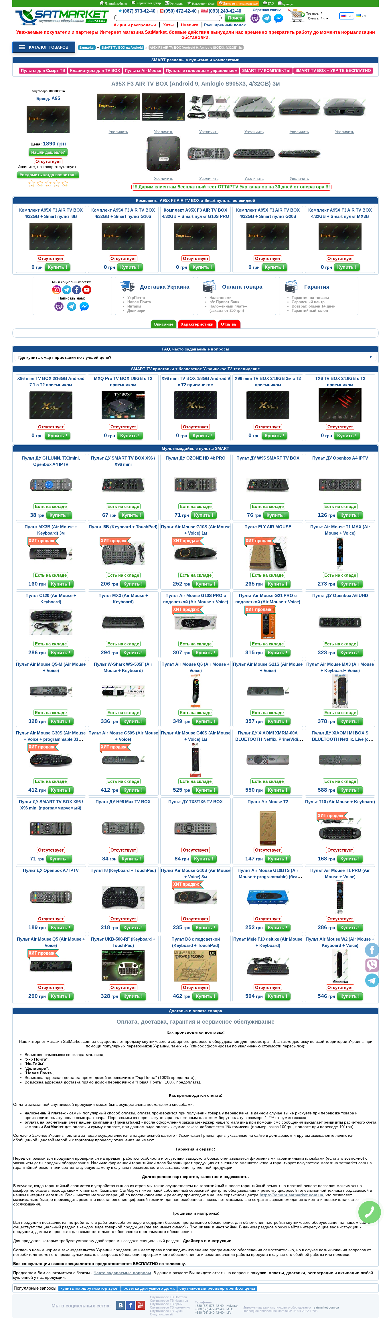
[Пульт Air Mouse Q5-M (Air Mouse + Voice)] (50, 706)
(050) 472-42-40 (180, 11)
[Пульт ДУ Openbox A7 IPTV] (50, 913)
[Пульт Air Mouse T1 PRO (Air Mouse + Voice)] (340, 913)
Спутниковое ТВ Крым (166, 1304)
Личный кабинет (115, 3)
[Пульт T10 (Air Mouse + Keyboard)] (340, 844)
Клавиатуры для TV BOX (95, 70)
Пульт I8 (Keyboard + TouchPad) (123, 870)
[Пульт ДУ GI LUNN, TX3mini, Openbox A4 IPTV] (50, 500)
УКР (364, 16)
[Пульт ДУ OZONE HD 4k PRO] (195, 500)
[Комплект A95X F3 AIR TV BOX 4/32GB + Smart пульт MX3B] (340, 252)
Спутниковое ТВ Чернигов (169, 1300)
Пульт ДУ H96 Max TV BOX (123, 801)
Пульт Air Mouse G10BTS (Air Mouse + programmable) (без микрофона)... (268, 876)
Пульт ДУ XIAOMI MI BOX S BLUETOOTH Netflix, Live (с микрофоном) (340, 739)
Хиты (168, 25)
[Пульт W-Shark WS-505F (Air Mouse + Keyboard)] (123, 706)
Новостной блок (202, 3)
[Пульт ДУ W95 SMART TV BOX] (267, 500)
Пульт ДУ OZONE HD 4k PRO (196, 458)
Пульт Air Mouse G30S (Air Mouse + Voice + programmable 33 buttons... (51, 739)
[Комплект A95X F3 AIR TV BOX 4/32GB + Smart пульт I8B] (50, 252)
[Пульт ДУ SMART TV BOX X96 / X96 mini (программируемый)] (50, 844)
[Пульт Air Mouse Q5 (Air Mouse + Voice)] (50, 981)
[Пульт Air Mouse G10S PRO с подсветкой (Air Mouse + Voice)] (195, 638)
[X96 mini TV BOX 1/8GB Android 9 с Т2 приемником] (195, 421)
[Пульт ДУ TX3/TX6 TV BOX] (195, 844)
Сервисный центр (148, 3)
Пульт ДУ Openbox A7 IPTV (51, 870)
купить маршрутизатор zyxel (89, 1288)
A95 (56, 98)
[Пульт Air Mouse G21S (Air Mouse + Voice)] (267, 706)
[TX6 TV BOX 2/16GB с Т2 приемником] (340, 421)
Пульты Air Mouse (143, 70)
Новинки (189, 25)
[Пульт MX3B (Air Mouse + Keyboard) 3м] (50, 569)
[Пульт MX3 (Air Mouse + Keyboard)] (123, 638)
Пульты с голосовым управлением (201, 70)
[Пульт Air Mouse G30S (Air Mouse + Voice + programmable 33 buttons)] (50, 775)
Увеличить (118, 131)
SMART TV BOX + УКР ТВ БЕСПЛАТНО (333, 70)
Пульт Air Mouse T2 (268, 801)
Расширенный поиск (225, 25)
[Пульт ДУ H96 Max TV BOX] (123, 844)
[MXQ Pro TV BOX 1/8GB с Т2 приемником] (123, 421)
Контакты (176, 3)
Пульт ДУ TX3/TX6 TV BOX (195, 801)
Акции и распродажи (135, 25)
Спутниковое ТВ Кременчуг (170, 1307)
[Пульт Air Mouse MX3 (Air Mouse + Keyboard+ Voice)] (340, 706)
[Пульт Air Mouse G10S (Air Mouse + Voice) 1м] (195, 569)
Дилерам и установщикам (240, 3)
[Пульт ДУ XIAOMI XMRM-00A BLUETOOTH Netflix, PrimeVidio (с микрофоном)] (267, 775)
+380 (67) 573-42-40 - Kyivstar (216, 1305)
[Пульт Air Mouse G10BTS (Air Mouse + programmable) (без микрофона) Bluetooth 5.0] (267, 913)
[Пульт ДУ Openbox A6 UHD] (340, 638)
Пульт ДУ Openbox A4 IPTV (340, 458)
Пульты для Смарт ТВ (43, 70)
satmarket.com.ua (326, 1307)
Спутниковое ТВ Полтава (168, 1297)
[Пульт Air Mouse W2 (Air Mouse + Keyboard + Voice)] (340, 981)
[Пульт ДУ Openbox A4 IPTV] (340, 500)
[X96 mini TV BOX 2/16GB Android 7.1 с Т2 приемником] (50, 421)
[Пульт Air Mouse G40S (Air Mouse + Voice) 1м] (195, 775)
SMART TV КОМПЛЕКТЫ (266, 70)
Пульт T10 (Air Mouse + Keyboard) (340, 801)
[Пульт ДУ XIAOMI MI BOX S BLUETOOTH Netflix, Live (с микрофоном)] (340, 775)
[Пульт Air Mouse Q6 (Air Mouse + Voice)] (195, 706)
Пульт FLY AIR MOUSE (267, 526)
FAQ (271, 3)
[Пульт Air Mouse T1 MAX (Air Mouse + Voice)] (340, 569)
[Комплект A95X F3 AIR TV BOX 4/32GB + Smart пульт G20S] (267, 252)
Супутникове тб (161, 1314)
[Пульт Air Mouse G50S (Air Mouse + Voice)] (123, 775)
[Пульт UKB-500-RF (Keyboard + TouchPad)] (123, 981)
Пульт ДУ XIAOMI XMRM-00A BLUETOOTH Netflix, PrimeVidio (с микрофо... (268, 739)
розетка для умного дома (149, 1288)
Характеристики (197, 324)
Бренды (287, 4)
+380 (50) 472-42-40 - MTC (214, 1309)
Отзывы (229, 324)
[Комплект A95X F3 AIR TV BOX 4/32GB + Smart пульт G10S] (123, 252)
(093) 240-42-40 (225, 11)
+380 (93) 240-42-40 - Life (213, 1312)
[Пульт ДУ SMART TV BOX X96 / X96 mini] (123, 500)
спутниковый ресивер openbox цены (217, 1288)
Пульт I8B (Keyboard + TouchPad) (123, 526)
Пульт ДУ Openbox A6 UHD (340, 595)
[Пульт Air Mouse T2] (267, 844)
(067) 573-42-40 (139, 11)
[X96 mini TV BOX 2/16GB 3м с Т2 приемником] (267, 421)
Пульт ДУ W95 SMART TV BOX (267, 458)
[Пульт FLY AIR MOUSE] (267, 569)
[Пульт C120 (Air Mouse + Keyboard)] (50, 638)
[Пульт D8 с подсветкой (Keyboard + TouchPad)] (195, 981)
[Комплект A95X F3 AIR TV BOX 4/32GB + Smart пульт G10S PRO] (195, 252)
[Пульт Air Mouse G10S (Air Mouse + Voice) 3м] (195, 913)
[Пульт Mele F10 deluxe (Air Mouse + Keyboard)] (267, 981)
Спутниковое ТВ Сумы (166, 1311)
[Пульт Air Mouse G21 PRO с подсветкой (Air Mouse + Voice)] (267, 638)
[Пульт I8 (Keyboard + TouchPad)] (123, 913)
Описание (163, 324)
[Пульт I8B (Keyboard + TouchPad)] (123, 569)
